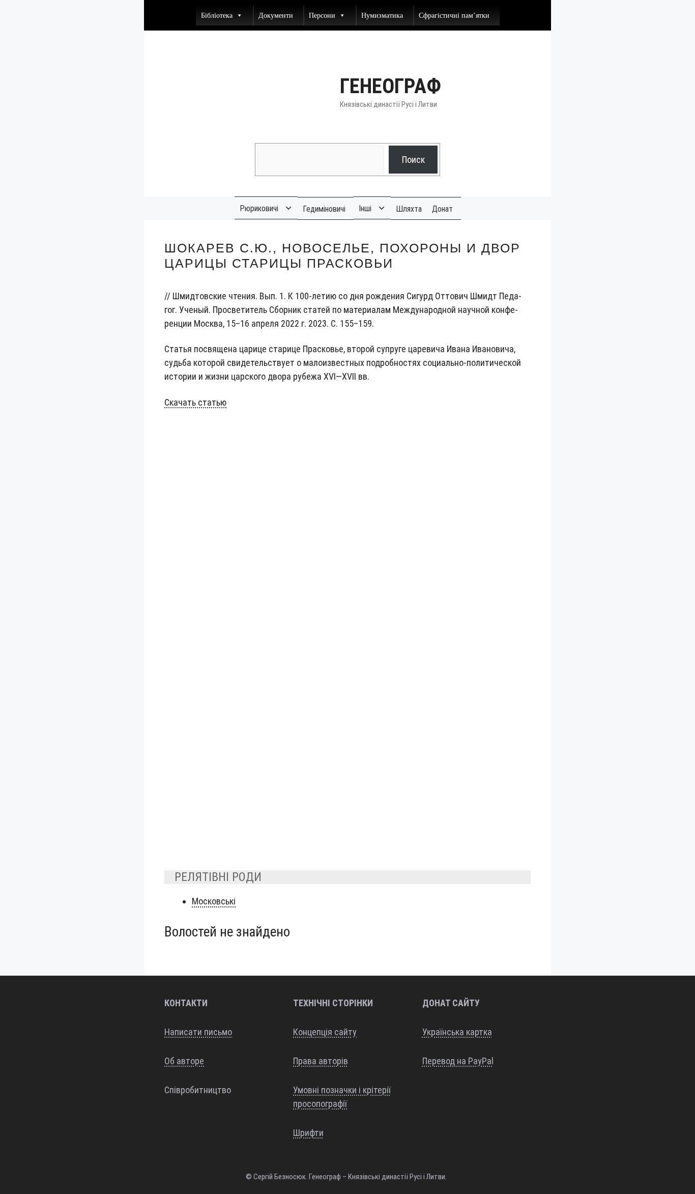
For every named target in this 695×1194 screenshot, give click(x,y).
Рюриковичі (259, 208)
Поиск (413, 159)
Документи (275, 15)
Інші (365, 208)
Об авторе (184, 1061)
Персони (322, 15)
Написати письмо (198, 1032)
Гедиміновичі (324, 209)
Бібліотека (217, 15)
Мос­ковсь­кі (214, 901)
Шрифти (308, 1132)
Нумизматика (382, 15)
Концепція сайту (325, 1032)
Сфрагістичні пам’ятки (454, 15)
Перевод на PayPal (458, 1061)
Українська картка (457, 1032)
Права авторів (320, 1061)
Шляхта (409, 209)
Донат (442, 209)
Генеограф (390, 86)
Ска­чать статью (195, 402)
